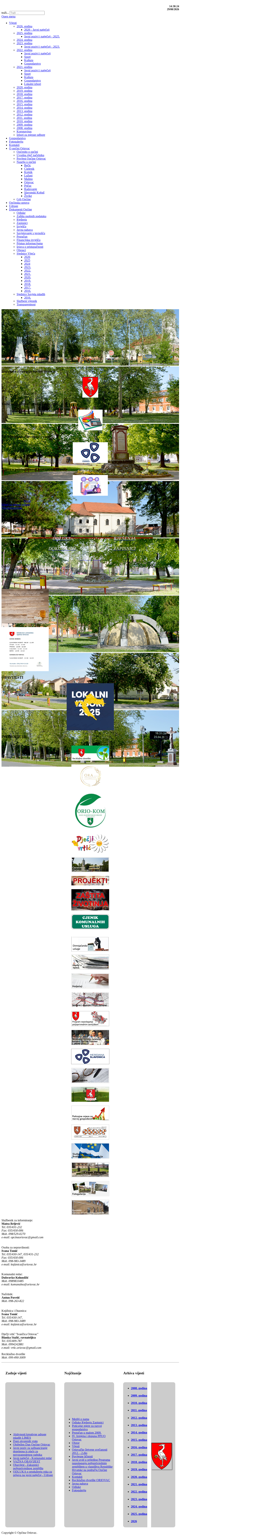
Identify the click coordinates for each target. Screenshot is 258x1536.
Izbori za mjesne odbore (16, 504)
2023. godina (139, 1499)
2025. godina (139, 1513)
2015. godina (139, 1439)
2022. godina (139, 1491)
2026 (134, 1521)
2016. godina (139, 1447)
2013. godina (139, 1425)
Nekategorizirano (12, 507)
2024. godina (139, 1506)
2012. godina (139, 1417)
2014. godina (139, 1432)
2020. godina (139, 1477)
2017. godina (139, 1454)
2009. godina (139, 1395)
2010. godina (139, 1402)
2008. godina (139, 1388)
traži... (5, 12)
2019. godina (139, 1469)
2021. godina (139, 1484)
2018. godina (139, 1462)
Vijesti (27, 501)
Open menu (8, 16)
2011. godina (139, 1410)
